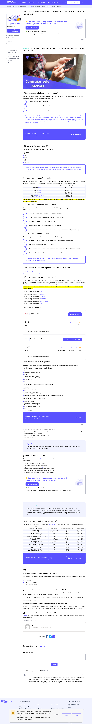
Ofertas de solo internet (12, 50)
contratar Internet (40, 459)
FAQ (8, 62)
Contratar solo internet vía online (14, 45)
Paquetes (31, 2)
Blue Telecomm (44, 301)
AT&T (40, 303)
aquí (36, 122)
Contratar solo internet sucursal (14, 43)
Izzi (40, 293)
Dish (41, 291)
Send (54, 664)
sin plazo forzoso (45, 467)
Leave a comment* (28, 652)
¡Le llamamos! (33, 27)
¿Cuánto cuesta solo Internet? (13, 56)
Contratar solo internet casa (13, 48)
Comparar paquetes (52, 2)
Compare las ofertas (32, 272)
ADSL (49, 117)
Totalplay (42, 296)
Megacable (43, 298)
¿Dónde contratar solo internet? (14, 37)
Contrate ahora (77, 134)
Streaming (41, 2)
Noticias (64, 2)
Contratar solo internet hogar (13, 35)
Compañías (23, 2)
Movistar (42, 295)
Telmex (41, 300)
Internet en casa (50, 116)
